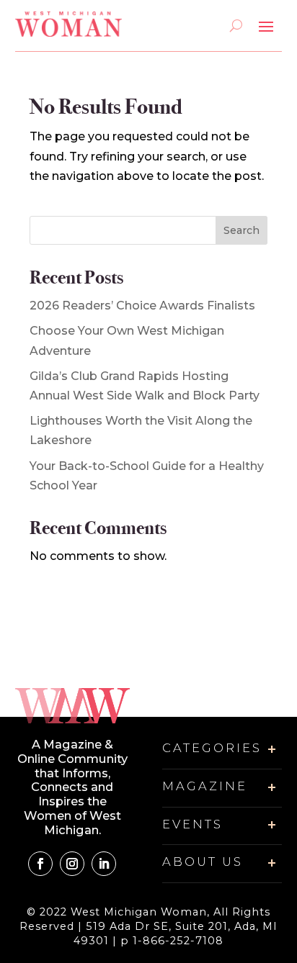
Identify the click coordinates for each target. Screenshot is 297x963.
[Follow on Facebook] (40, 863)
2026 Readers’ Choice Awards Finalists (142, 305)
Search (241, 230)
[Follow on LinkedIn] (104, 863)
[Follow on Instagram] (72, 863)
